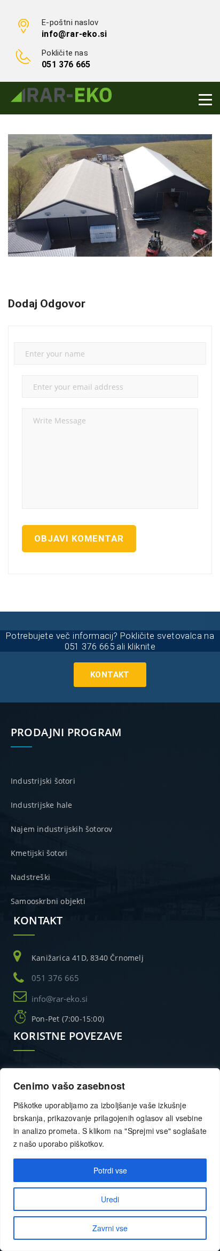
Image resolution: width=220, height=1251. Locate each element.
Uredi (110, 1199)
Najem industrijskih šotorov (61, 829)
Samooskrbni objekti (48, 901)
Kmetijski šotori (39, 853)
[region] (110, 1159)
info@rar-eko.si (74, 34)
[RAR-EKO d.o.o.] (61, 95)
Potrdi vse (110, 1170)
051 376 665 (66, 64)
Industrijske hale (41, 805)
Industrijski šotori (43, 781)
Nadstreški (30, 877)
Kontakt (110, 674)
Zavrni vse (110, 1228)
